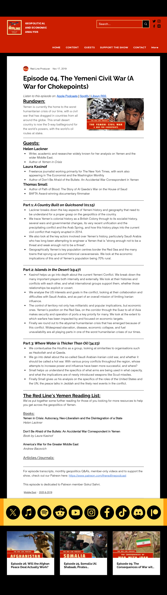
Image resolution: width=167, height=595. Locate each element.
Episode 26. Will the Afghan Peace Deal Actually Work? (30, 565)
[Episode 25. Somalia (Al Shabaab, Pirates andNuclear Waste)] (83, 544)
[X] (13, 512)
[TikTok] (123, 512)
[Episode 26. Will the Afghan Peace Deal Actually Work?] (30, 544)
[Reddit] (60, 512)
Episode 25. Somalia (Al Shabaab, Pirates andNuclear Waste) (80, 565)
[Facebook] (154, 26)
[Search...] (145, 24)
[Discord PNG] (159, 26)
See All (156, 525)
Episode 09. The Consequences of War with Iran (135, 565)
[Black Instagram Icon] (159, 21)
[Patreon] (154, 512)
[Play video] (115, 114)
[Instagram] (91, 512)
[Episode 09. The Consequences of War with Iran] (136, 544)
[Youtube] (76, 512)
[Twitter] (154, 21)
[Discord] (138, 512)
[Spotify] (44, 512)
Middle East (30, 492)
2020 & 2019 (45, 492)
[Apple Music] (29, 512)
